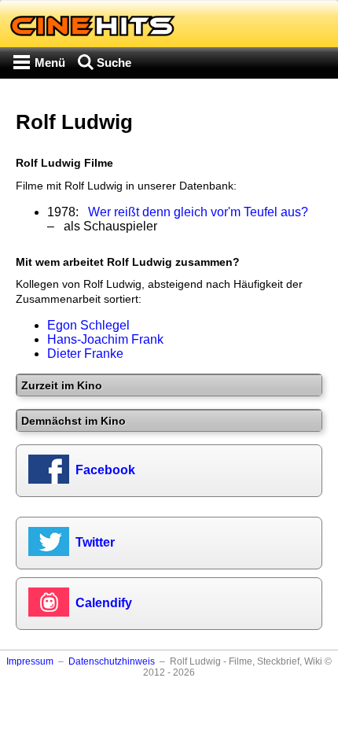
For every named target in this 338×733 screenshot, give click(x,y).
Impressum (29, 661)
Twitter (95, 542)
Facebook (105, 470)
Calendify (103, 603)
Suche (114, 62)
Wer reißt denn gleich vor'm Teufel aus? (198, 212)
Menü (50, 62)
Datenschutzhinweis (111, 661)
